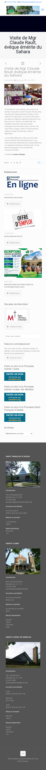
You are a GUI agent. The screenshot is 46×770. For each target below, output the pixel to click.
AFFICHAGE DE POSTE (13, 236)
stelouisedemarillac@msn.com (17, 683)
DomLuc (19, 80)
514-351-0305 (11, 2)
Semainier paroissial (13, 197)
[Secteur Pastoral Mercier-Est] (23, 10)
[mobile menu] (42, 10)
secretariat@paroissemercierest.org (19, 502)
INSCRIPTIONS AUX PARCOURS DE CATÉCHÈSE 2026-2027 (18, 285)
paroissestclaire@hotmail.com (31, 2)
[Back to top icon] (23, 753)
